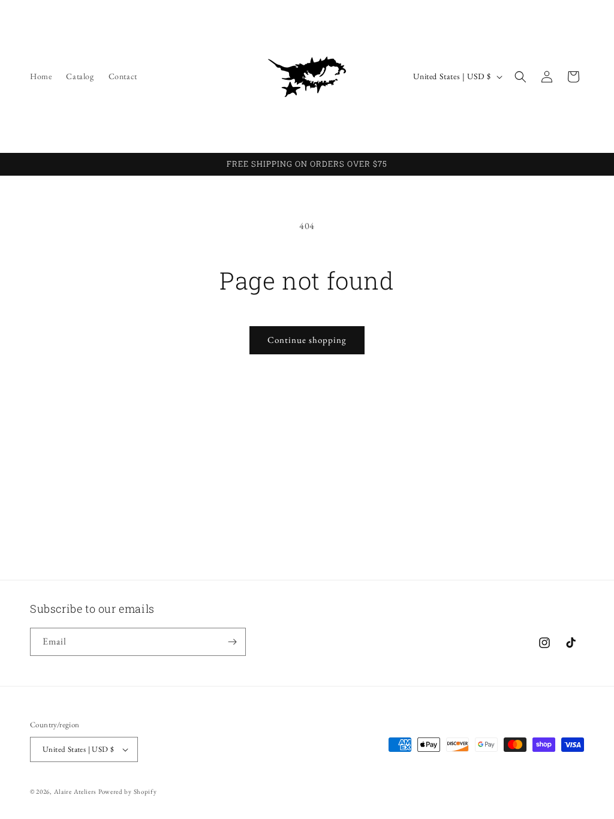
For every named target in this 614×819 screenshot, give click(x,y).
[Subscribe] (232, 642)
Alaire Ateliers (75, 791)
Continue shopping (307, 339)
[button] (520, 77)
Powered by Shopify (127, 791)
